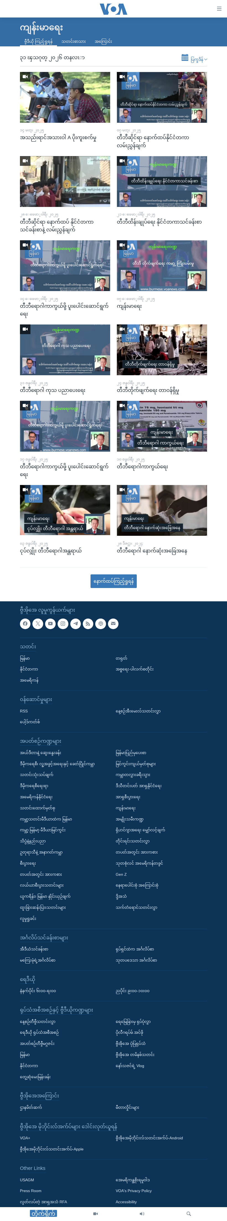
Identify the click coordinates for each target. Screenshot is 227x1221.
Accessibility (126, 1202)
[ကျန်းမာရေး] (162, 265)
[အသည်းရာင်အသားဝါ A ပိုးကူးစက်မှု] (65, 97)
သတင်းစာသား (73, 41)
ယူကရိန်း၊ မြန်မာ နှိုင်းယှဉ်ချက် (45, 896)
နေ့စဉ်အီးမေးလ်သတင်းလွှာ (138, 711)
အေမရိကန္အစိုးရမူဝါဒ (133, 1180)
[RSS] (88, 624)
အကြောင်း (103, 41)
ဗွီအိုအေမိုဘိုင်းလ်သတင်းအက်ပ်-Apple (52, 1149)
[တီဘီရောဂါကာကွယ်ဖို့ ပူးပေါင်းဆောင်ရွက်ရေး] (65, 265)
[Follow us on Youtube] (50, 624)
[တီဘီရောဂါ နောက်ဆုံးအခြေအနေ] (162, 510)
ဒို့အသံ (121, 896)
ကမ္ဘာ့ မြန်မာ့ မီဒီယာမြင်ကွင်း (43, 830)
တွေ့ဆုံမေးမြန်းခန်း (35, 1077)
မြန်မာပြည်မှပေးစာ (131, 752)
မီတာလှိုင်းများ (127, 1107)
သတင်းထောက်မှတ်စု (37, 808)
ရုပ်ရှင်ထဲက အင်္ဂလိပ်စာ (135, 949)
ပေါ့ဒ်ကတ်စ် (30, 722)
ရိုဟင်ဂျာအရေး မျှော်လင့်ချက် (140, 830)
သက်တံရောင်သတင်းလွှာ (136, 907)
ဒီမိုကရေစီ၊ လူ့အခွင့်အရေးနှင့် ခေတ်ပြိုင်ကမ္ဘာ (57, 764)
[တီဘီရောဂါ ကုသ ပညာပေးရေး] (65, 349)
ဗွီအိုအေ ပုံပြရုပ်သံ (131, 1044)
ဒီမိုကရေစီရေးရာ (34, 786)
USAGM (27, 1180)
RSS (24, 711)
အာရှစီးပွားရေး (128, 797)
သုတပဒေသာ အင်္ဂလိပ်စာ (136, 960)
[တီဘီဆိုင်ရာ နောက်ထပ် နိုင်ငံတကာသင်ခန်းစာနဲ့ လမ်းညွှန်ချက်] (65, 181)
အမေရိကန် (29, 680)
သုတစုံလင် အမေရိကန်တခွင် (139, 863)
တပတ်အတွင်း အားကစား (41, 874)
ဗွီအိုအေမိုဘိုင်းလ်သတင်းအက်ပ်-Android (149, 1138)
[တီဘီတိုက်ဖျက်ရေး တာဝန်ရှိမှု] (162, 349)
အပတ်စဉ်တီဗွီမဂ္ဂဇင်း (37, 1044)
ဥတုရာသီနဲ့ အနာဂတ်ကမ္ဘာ (41, 852)
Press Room (31, 1191)
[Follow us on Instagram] (63, 624)
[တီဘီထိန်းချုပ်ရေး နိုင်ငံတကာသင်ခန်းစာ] (162, 181)
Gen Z (121, 874)
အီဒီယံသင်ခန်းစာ (34, 949)
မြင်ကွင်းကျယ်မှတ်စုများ (136, 764)
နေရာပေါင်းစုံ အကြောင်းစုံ (137, 885)
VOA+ (25, 1138)
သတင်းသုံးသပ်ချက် (36, 775)
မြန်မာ (25, 658)
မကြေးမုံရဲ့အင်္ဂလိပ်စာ (37, 960)
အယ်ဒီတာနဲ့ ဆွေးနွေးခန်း (40, 752)
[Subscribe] (113, 624)
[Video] (95, 1214)
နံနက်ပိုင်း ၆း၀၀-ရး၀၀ (38, 991)
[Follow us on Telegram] (75, 624)
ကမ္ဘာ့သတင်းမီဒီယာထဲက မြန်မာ (46, 819)
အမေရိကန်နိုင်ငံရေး (36, 797)
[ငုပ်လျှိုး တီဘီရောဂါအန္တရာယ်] (65, 510)
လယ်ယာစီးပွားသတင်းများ (42, 885)
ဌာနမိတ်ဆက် (31, 1107)
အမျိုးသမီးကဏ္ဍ (130, 819)
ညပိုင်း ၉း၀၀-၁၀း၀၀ (132, 991)
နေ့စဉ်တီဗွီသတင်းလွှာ (37, 1021)
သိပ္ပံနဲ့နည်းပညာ (33, 841)
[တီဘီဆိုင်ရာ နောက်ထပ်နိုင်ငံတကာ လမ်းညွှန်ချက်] (162, 97)
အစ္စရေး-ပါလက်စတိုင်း (135, 669)
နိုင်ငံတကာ (29, 669)
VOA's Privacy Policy (134, 1191)
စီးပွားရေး (28, 863)
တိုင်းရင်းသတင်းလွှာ (132, 841)
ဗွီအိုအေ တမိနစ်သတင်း (135, 1054)
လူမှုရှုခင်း (28, 918)
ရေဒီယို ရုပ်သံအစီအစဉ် (39, 1032)
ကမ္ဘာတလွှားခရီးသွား (133, 775)
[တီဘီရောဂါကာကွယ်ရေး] (162, 426)
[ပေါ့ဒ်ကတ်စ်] (100, 624)
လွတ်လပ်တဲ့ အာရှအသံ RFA (43, 1202)
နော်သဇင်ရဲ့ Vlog (130, 1066)
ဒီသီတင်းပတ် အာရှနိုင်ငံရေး (139, 786)
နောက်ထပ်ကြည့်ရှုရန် (114, 581)
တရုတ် (121, 658)
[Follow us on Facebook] (25, 624)
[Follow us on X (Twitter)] (37, 624)
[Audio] (142, 1214)
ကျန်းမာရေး (126, 808)
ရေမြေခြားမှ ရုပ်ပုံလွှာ (133, 1021)
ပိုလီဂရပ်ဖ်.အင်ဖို (129, 1032)
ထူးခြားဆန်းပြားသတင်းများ (43, 907)
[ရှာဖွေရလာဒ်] (188, 1214)
